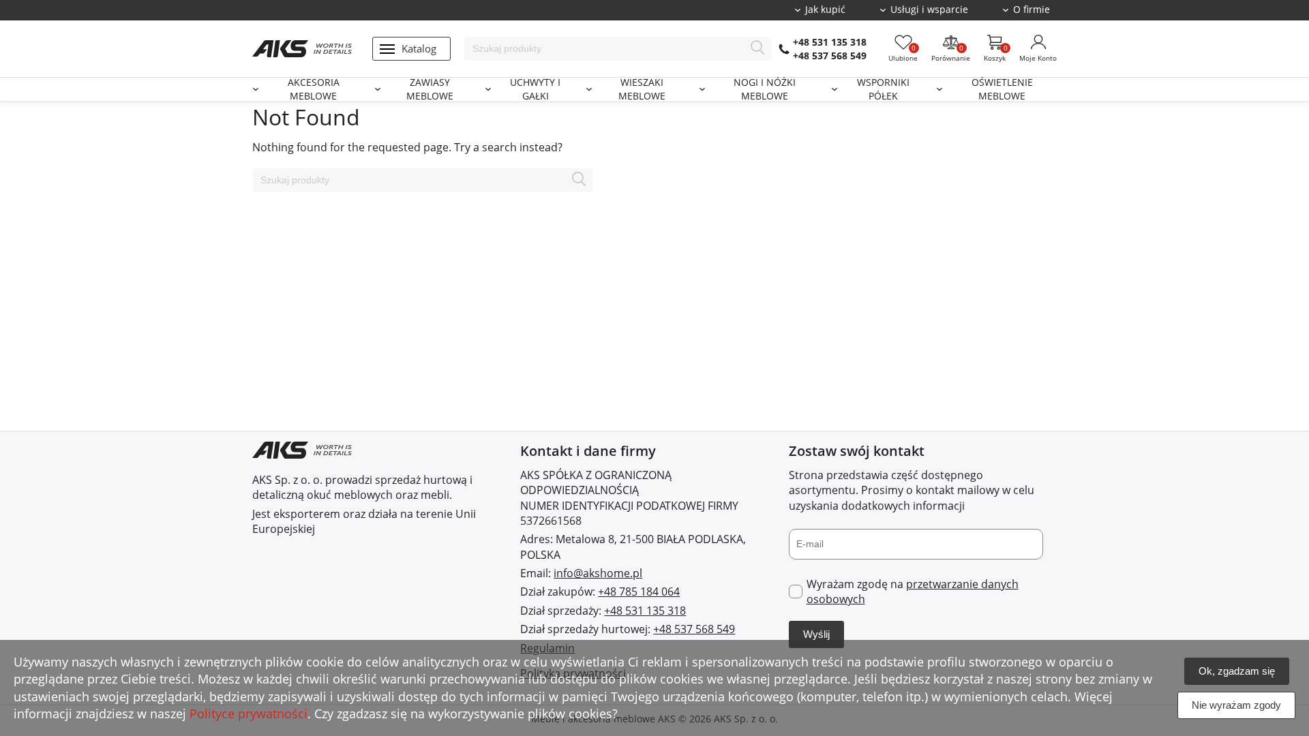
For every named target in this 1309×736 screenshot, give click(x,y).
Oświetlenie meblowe (1002, 90)
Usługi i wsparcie (929, 9)
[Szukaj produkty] (758, 48)
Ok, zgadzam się (1237, 671)
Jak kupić (825, 9)
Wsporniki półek (883, 90)
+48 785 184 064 (639, 591)
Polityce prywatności (248, 713)
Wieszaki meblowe (641, 90)
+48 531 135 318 (830, 41)
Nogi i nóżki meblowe (765, 90)
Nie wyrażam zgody (1236, 705)
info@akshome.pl (598, 573)
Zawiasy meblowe (429, 90)
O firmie (1031, 9)
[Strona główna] (302, 48)
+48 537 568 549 (830, 55)
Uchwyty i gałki (535, 90)
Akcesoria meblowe (314, 90)
